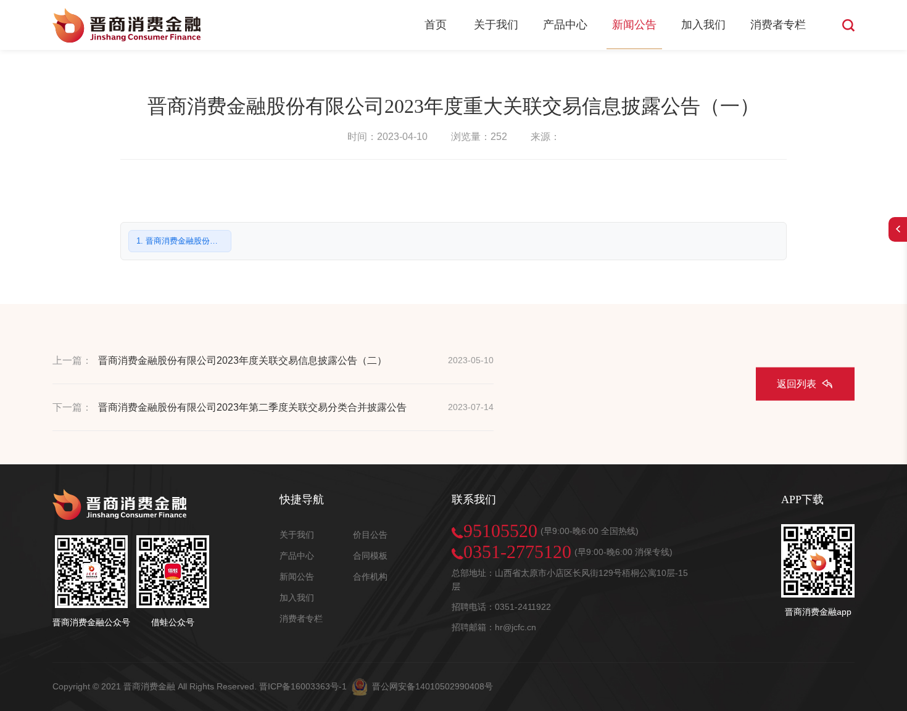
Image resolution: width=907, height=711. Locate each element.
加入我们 (703, 24)
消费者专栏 (778, 24)
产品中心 (565, 24)
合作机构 (370, 577)
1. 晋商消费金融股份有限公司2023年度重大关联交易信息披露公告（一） (183, 240)
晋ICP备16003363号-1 (303, 686)
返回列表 (796, 383)
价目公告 (370, 535)
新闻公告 (634, 24)
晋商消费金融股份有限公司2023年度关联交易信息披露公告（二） (242, 360)
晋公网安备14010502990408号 (432, 686)
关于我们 (496, 24)
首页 (436, 24)
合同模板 (370, 556)
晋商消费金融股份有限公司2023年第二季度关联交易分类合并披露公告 (252, 407)
